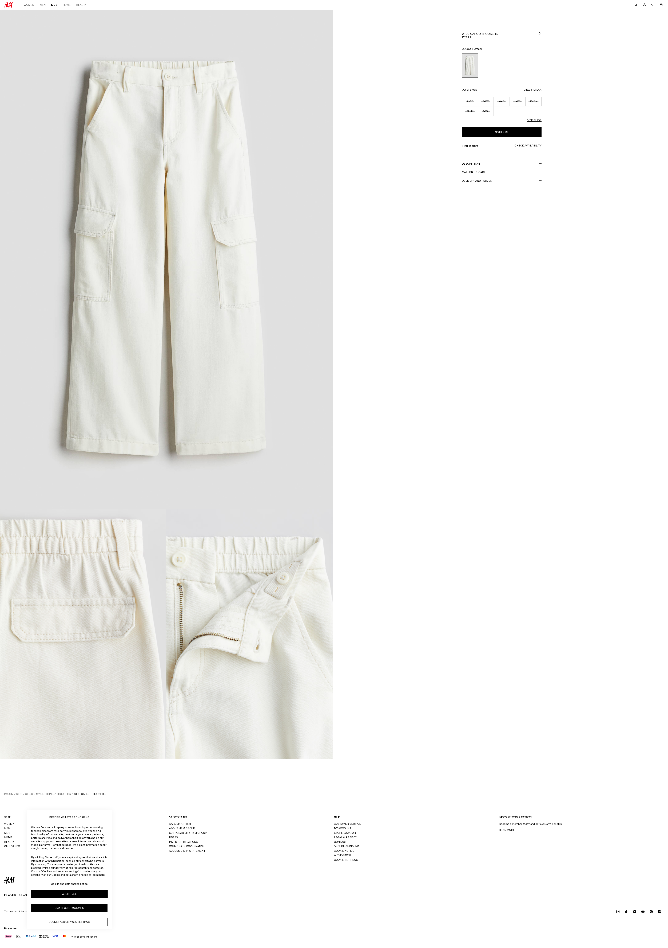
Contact (340, 841)
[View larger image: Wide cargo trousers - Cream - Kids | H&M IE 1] (166, 259)
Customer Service (347, 823)
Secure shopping (346, 846)
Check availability (528, 145)
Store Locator (345, 832)
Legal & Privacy (345, 837)
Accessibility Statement (187, 850)
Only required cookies (69, 908)
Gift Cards (12, 846)
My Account (342, 828)
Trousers (63, 793)
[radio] (470, 65)
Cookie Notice (344, 850)
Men (43, 4)
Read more (507, 829)
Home (67, 4)
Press (173, 837)
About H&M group (182, 828)
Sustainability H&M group (188, 832)
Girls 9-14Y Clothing (39, 793)
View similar (533, 89)
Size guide (534, 120)
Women (29, 4)
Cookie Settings (346, 859)
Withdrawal (343, 855)
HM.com (8, 793)
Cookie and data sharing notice (69, 883)
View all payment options (84, 936)
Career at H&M (180, 823)
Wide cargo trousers (90, 793)
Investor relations (183, 841)
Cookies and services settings (69, 921)
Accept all (69, 894)
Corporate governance (187, 846)
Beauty (81, 4)
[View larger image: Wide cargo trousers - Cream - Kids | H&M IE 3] (249, 634)
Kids (54, 4)
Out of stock (469, 89)
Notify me (502, 132)
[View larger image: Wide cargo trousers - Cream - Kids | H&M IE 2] (83, 634)
